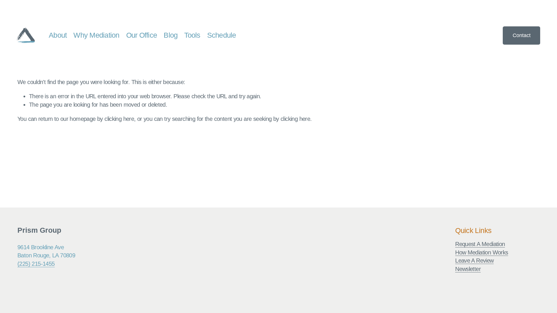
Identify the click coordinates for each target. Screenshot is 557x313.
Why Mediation (96, 35)
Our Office (141, 35)
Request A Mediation (480, 244)
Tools (192, 35)
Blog (171, 35)
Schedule (221, 35)
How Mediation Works (481, 252)
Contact (522, 35)
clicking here (119, 118)
